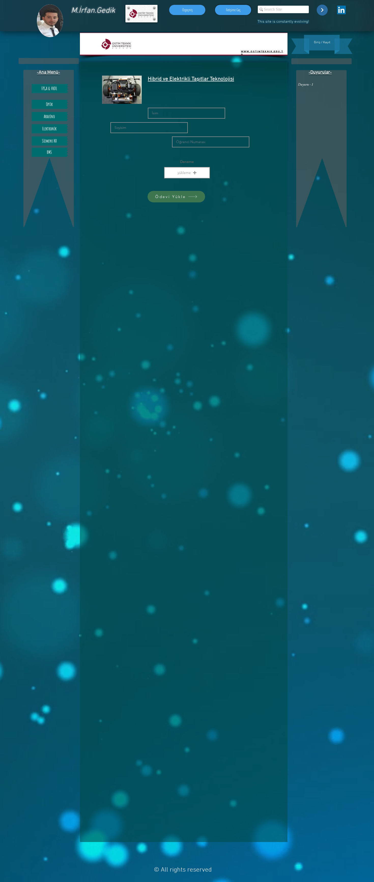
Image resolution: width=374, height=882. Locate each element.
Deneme (187, 161)
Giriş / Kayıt (322, 42)
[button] (187, 172)
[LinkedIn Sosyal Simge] (341, 10)
